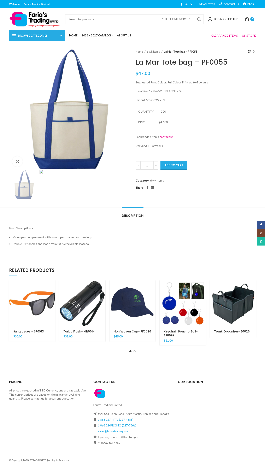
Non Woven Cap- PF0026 (132, 331)
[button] (52, 287)
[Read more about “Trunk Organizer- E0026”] (253, 287)
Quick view (52, 296)
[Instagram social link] (186, 4)
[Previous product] (245, 52)
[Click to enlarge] (17, 161)
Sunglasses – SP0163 (28, 331)
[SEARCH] (199, 19)
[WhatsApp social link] (191, 4)
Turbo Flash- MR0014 (79, 331)
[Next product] (254, 52)
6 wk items (153, 51)
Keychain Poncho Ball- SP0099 (181, 333)
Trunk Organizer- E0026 (232, 331)
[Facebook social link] (181, 4)
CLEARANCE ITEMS (224, 35)
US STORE (249, 35)
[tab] (132, 213)
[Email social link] (152, 187)
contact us (166, 136)
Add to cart (174, 165)
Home (139, 51)
